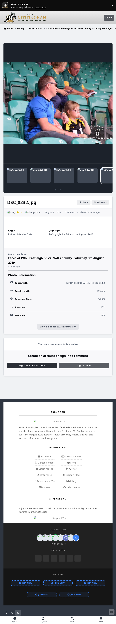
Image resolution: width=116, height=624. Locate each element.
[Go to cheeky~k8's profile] (45, 537)
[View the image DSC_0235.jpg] (40, 175)
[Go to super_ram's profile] (50, 537)
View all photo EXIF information (58, 326)
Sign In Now (84, 365)
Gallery (73, 481)
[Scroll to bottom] (111, 612)
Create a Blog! (72, 474)
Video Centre (73, 487)
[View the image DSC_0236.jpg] (17, 175)
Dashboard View (72, 456)
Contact (46, 487)
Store (73, 462)
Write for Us (45, 474)
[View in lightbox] (58, 103)
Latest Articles (45, 468)
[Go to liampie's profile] (60, 537)
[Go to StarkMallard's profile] (71, 537)
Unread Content (45, 462)
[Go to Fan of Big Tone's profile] (55, 537)
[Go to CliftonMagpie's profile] (65, 537)
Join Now (27, 583)
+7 (76, 537)
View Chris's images (90, 212)
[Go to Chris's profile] (9, 212)
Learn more (6, 5)
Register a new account (31, 365)
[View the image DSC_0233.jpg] (87, 175)
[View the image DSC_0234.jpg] (64, 175)
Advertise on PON (45, 481)
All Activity (46, 456)
